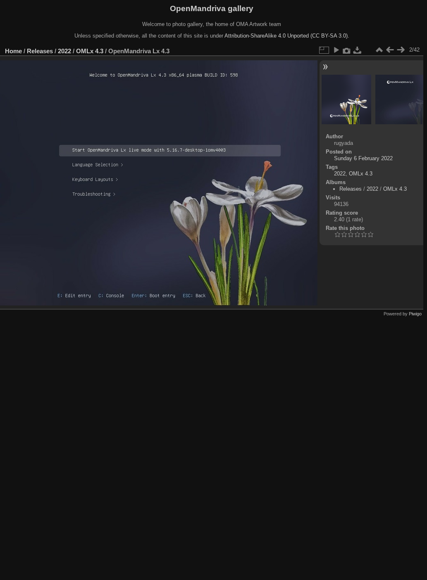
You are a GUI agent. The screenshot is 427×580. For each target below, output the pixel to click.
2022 (64, 50)
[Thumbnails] (379, 50)
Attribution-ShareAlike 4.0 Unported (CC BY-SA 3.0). (286, 36)
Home (13, 50)
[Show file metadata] (346, 50)
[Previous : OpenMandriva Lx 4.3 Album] (389, 50)
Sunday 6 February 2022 (363, 158)
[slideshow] (336, 50)
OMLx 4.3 (89, 50)
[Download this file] (357, 50)
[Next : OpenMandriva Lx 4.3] (400, 50)
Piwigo (415, 313)
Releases (40, 50)
